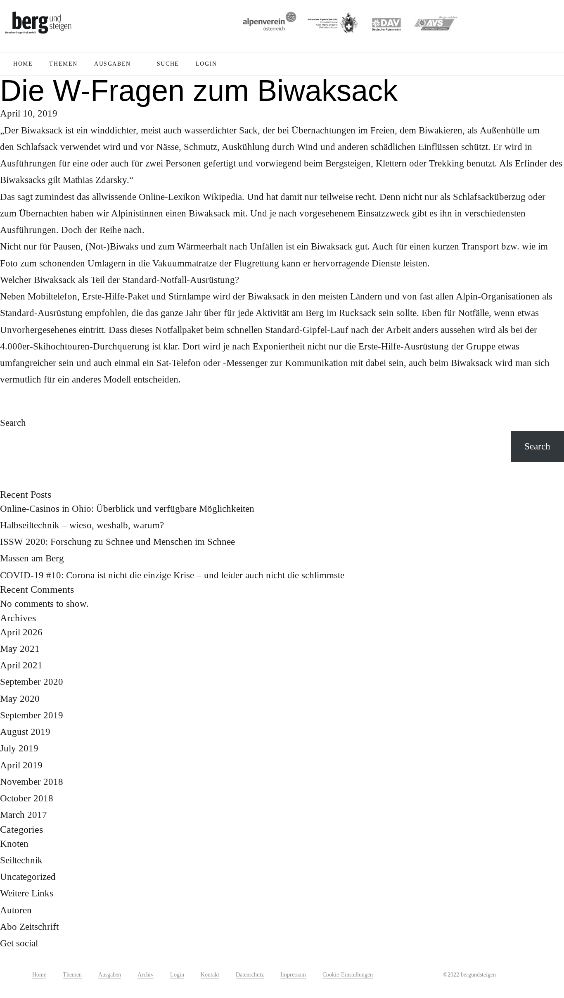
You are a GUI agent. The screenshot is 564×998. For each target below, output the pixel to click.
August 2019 (25, 732)
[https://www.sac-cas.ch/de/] (332, 25)
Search (13, 423)
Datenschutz (250, 975)
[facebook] (527, 973)
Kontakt (210, 975)
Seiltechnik (21, 860)
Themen (72, 975)
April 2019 (21, 765)
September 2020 (31, 682)
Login (177, 975)
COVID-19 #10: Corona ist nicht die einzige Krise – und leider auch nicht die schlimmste (172, 575)
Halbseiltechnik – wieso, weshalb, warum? (82, 525)
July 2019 (19, 748)
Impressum (293, 975)
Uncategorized (28, 877)
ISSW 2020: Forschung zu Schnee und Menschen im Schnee (117, 542)
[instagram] (509, 973)
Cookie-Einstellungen (347, 975)
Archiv (145, 975)
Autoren (16, 910)
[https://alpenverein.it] (436, 25)
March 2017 (23, 815)
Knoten (14, 844)
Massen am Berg (32, 558)
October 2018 (26, 798)
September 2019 (31, 715)
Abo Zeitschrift (29, 927)
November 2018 (31, 782)
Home (39, 975)
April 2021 (21, 665)
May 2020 (20, 699)
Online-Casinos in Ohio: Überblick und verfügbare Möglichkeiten (127, 509)
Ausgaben (109, 975)
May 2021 (20, 649)
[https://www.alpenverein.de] (386, 25)
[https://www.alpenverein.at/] (267, 25)
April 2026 (21, 632)
